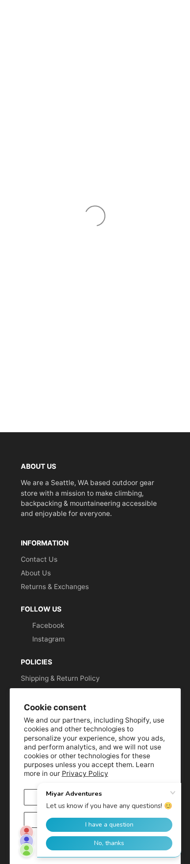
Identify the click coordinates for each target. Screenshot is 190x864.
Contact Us (39, 559)
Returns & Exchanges (55, 586)
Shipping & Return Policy (60, 678)
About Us (36, 573)
